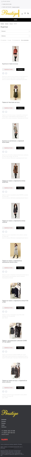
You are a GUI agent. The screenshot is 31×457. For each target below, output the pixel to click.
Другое (11, 23)
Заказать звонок (15, 7)
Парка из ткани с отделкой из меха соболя (13, 221)
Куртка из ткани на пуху (10, 63)
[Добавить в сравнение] (3, 73)
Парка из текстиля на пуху (11, 102)
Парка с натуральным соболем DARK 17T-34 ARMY (14, 341)
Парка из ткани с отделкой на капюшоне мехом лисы (12, 261)
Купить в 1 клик (8, 69)
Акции (2, 425)
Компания (3, 419)
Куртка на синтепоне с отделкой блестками (13, 141)
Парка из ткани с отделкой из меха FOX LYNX (15, 301)
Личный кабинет (6, 1)
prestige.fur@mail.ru (9, 448)
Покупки (3, 421)
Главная (2, 23)
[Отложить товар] (6, 73)
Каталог (6, 23)
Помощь (3, 423)
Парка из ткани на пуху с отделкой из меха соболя (14, 381)
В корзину (20, 69)
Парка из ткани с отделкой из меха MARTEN (13, 181)
